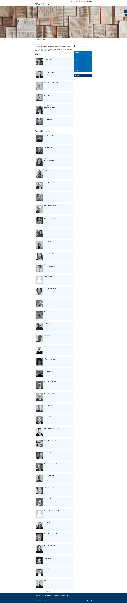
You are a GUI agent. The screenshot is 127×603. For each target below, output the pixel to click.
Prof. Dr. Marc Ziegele (49, 72)
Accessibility (56, 595)
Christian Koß (47, 335)
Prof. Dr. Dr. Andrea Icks (50, 288)
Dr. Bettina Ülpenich (49, 498)
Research (77, 52)
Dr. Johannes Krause (49, 346)
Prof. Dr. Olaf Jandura (49, 300)
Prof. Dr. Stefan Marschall (50, 393)
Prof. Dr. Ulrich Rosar (49, 95)
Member (40, 39)
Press (68, 595)
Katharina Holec (48, 276)
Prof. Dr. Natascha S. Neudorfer (52, 428)
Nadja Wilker (47, 558)
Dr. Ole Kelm (47, 323)
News (76, 66)
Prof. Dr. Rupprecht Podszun (51, 452)
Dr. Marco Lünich (48, 371)
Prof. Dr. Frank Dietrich (50, 182)
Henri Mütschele (48, 417)
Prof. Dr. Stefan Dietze (49, 194)
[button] (125, 11)
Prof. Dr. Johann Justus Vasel (51, 510)
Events (76, 63)
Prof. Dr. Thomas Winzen (50, 569)
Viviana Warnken (48, 522)
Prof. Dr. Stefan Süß (49, 487)
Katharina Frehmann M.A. (50, 230)
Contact (76, 70)
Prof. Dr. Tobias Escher (49, 218)
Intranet (75, 1)
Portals (79, 1)
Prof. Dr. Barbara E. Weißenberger (53, 534)
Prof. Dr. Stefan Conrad (50, 84)
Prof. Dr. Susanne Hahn (50, 266)
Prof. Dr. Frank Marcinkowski (51, 382)
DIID (36, 39)
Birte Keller (47, 311)
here (49, 50)
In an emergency (63, 595)
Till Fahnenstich (48, 119)
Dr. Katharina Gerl (48, 241)
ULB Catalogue (83, 1)
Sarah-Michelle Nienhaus (50, 440)
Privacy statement (48, 595)
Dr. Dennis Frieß (48, 59)
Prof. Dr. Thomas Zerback (50, 582)
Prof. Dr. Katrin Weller (49, 545)
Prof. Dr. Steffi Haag (49, 253)
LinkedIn (78, 75)
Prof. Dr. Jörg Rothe (49, 475)
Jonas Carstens (48, 170)
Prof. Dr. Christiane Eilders (51, 205)
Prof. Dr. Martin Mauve (50, 405)
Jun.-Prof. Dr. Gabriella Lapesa (51, 359)
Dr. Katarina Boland (49, 160)
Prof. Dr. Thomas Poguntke (51, 463)
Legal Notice (41, 595)
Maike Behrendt (48, 147)
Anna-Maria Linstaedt (49, 107)
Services (77, 59)
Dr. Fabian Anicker (48, 135)
